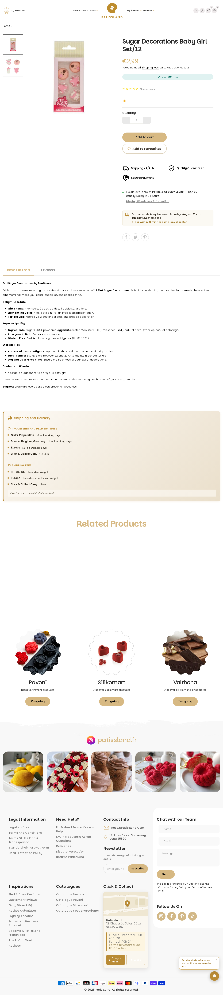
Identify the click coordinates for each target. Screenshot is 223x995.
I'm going (38, 701)
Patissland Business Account (24, 923)
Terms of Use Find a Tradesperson (23, 840)
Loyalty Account (21, 916)
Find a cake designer (25, 894)
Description (18, 270)
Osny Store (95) (20, 905)
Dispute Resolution (70, 852)
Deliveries (63, 846)
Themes (147, 10)
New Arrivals (80, 10)
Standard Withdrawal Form (29, 848)
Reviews (47, 270)
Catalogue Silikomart (72, 905)
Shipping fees (150, 67)
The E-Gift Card (20, 940)
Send (165, 874)
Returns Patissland (70, 857)
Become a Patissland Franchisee (24, 933)
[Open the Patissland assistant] (214, 976)
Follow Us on (169, 906)
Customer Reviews (23, 900)
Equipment (133, 10)
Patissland (102, 990)
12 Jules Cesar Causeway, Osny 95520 (128, 837)
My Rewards (17, 10)
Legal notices (19, 827)
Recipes (15, 946)
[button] (130, 89)
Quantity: (129, 113)
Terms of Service (202, 887)
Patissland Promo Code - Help (75, 829)
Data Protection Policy (25, 853)
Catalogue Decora (70, 894)
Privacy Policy (178, 887)
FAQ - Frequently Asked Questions (73, 839)
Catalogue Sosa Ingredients (77, 911)
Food (92, 10)
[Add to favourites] (9, 540)
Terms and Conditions (25, 833)
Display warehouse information (147, 201)
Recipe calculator (22, 911)
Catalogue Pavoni (69, 900)
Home (6, 26)
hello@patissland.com (127, 828)
